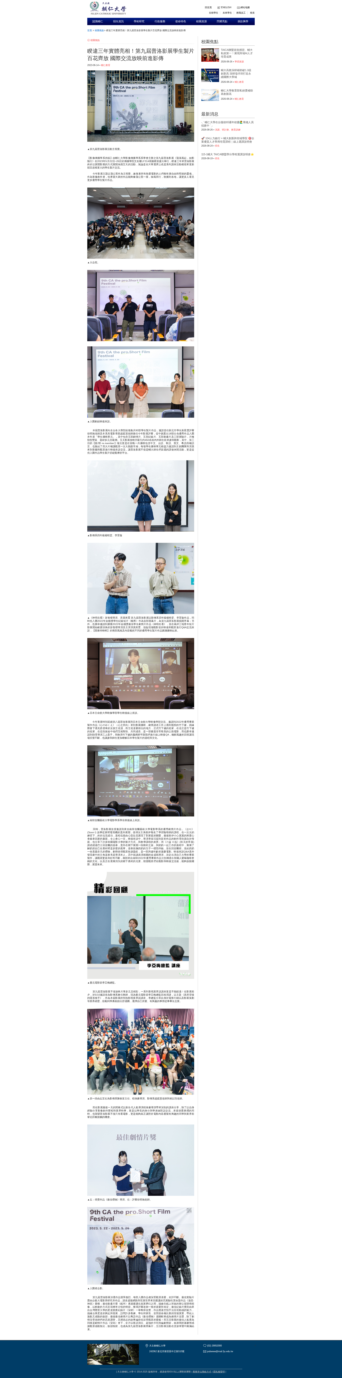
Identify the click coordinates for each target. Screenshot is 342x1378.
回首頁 (208, 7)
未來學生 (227, 12)
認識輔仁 (97, 21)
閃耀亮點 (222, 21)
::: (238, 4)
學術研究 (139, 21)
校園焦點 (99, 30)
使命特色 (180, 21)
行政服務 (160, 21)
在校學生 (213, 12)
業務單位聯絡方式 (202, 1371)
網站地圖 (245, 7)
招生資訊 (118, 21)
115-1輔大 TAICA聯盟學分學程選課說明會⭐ (227, 154)
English (226, 7)
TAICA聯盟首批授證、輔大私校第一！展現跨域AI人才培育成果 (237, 53)
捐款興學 (243, 21)
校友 (252, 12)
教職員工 (241, 12)
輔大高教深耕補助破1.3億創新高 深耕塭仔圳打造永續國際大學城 (236, 73)
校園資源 (201, 21)
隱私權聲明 (219, 1371)
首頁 (89, 30)
